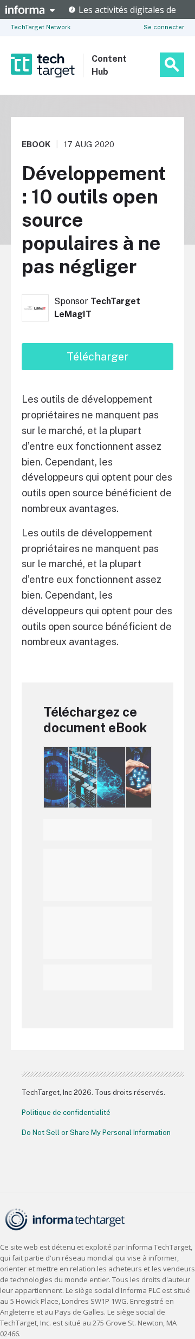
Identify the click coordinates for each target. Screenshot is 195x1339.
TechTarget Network (40, 27)
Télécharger (97, 356)
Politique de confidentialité (66, 1112)
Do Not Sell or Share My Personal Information (96, 1132)
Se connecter (164, 27)
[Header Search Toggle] (172, 64)
